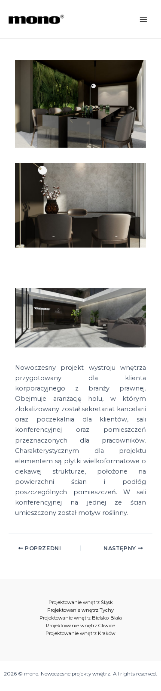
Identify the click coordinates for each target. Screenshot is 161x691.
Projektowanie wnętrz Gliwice (80, 626)
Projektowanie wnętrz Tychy (80, 610)
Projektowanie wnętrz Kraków (80, 633)
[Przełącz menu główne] (143, 19)
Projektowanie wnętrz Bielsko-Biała (80, 618)
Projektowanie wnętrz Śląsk (81, 602)
